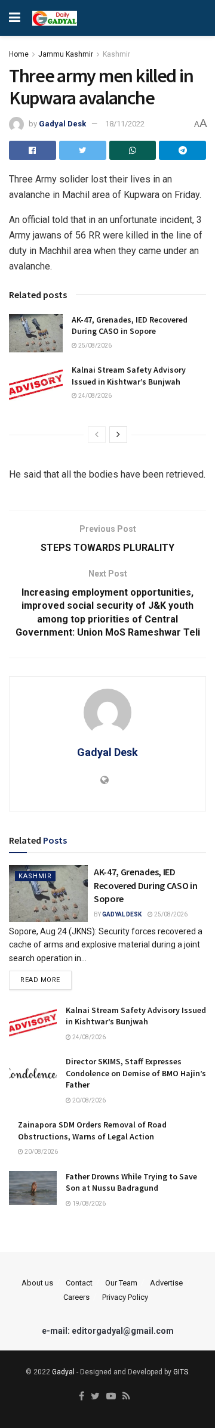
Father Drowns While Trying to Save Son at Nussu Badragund (131, 1182)
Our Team (121, 1282)
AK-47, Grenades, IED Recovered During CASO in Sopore (130, 325)
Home (19, 54)
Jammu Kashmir (65, 54)
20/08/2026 (88, 1100)
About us (37, 1282)
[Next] (118, 434)
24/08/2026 (94, 395)
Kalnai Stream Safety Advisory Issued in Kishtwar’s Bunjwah (129, 375)
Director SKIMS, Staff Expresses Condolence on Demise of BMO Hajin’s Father (136, 1073)
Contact (79, 1282)
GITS (180, 1372)
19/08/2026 (88, 1203)
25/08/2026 (94, 345)
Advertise (166, 1282)
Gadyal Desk (62, 123)
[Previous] (97, 434)
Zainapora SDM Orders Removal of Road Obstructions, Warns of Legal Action (92, 1130)
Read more (40, 980)
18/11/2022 (125, 123)
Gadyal (63, 1372)
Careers (76, 1297)
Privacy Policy (125, 1297)
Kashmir (116, 54)
